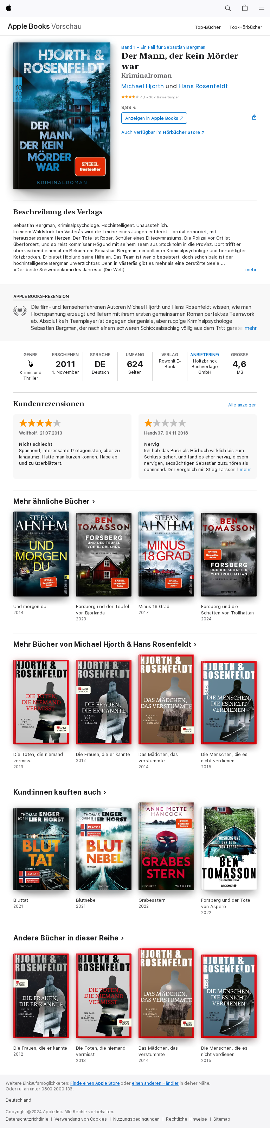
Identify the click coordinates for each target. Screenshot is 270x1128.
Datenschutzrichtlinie (27, 1119)
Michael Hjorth (142, 86)
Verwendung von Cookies (80, 1119)
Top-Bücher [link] (208, 27)
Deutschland (18, 1100)
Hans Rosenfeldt (203, 86)
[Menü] (261, 8)
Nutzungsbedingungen (136, 1119)
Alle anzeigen (242, 404)
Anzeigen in (152, 118)
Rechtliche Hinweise (186, 1119)
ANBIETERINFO (205, 354)
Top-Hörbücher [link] (245, 27)
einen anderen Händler (155, 1083)
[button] (227, 8)
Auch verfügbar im (160, 132)
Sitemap (221, 1119)
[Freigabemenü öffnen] (254, 118)
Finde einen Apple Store (95, 1083)
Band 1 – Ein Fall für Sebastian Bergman (163, 47)
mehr (251, 269)
